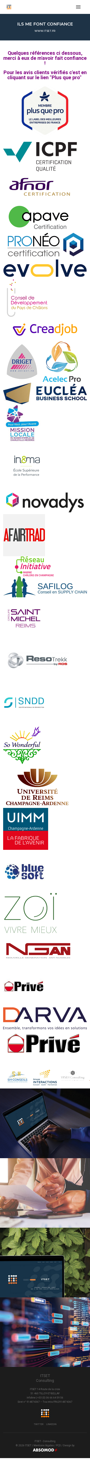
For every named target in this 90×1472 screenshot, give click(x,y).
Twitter (39, 1424)
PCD (58, 1445)
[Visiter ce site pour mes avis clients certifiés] (45, 111)
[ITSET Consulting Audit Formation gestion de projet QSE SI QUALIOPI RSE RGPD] (9, 7)
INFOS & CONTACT (43, 1136)
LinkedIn (51, 1424)
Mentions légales (44, 1445)
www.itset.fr (45, 30)
